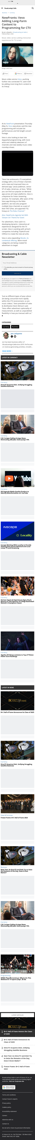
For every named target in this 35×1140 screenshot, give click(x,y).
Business (4, 13)
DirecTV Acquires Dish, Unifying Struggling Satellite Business (17, 1049)
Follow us (19, 73)
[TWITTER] (12, 336)
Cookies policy (6, 1107)
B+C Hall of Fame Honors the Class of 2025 (18, 1033)
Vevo (20, 79)
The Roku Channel (17, 211)
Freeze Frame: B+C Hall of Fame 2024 (17, 1068)
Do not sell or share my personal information (16, 1128)
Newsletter (29, 73)
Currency (12, 13)
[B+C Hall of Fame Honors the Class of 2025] (17, 1027)
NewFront (10, 123)
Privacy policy (6, 1103)
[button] (2, 8)
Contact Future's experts (9, 1099)
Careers (4, 1115)
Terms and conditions (9, 1095)
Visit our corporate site (16, 1081)
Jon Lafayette (8, 32)
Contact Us (5, 1124)
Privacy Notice (26, 280)
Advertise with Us (7, 1119)
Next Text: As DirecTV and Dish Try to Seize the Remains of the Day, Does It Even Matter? (18, 1058)
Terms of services (24, 278)
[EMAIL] (15, 336)
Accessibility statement (9, 1111)
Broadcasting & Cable (20, 32)
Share (6, 73)
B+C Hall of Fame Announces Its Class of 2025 (17, 1041)
